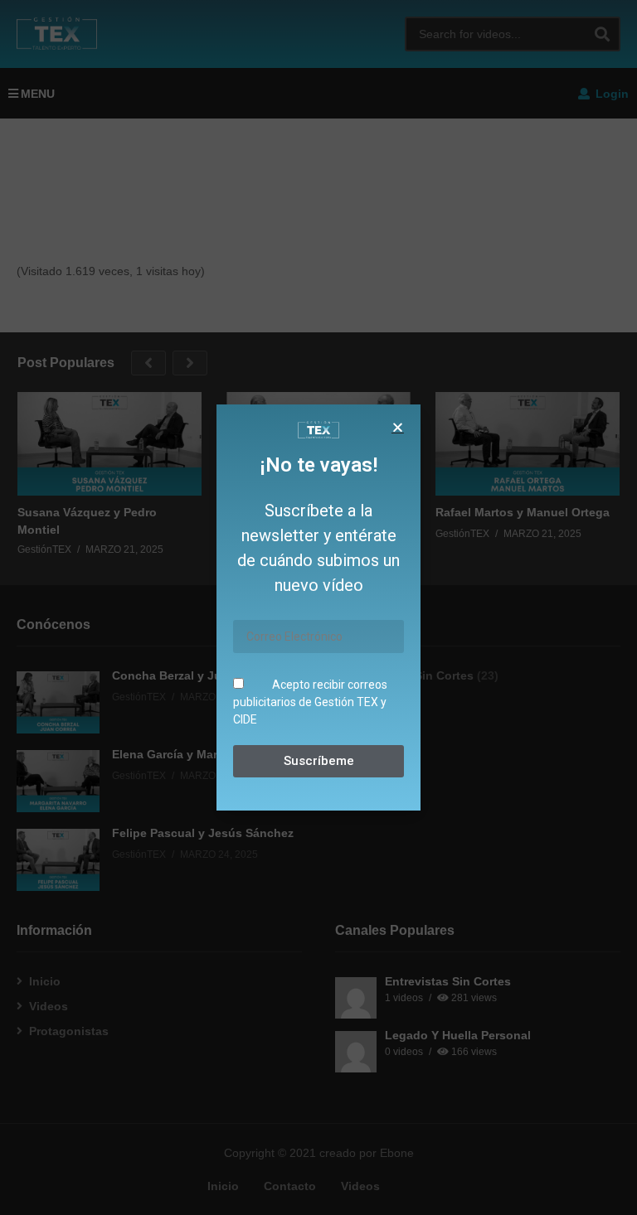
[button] (397, 427)
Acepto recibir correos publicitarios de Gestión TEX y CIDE (310, 702)
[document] (318, 607)
